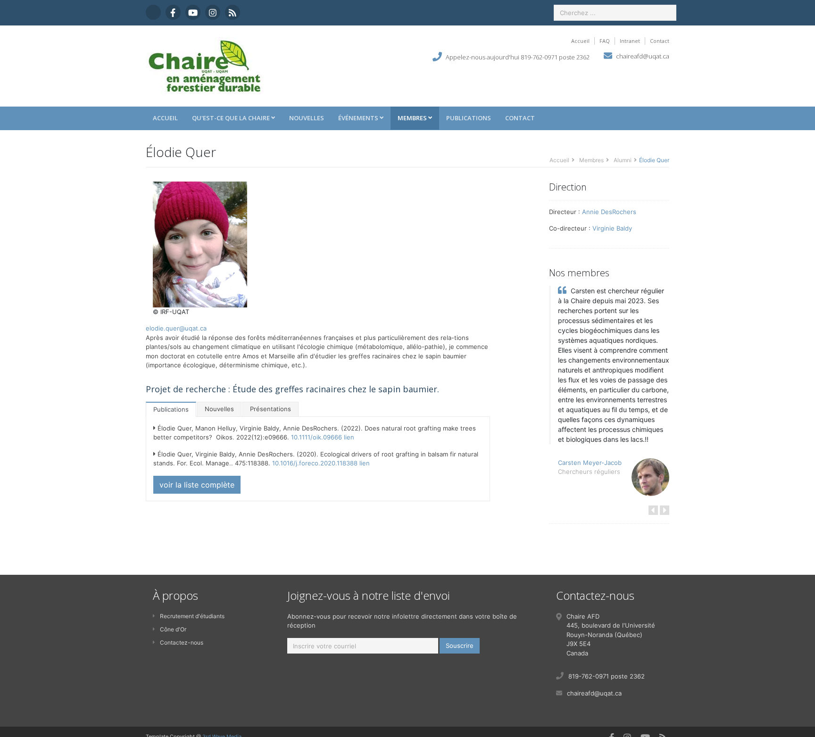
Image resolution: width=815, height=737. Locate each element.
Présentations (270, 409)
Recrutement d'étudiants (192, 616)
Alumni (623, 160)
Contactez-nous (181, 642)
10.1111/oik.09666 (316, 437)
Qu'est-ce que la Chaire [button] (231, 118)
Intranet (630, 40)
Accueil (580, 40)
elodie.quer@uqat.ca (176, 328)
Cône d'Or (173, 629)
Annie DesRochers (609, 211)
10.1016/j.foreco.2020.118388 (315, 463)
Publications (468, 118)
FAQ (604, 40)
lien (349, 437)
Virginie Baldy (612, 228)
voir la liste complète (196, 484)
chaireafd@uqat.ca (642, 56)
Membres (413, 118)
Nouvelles (306, 118)
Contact (659, 40)
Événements (359, 118)
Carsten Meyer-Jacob (590, 462)
